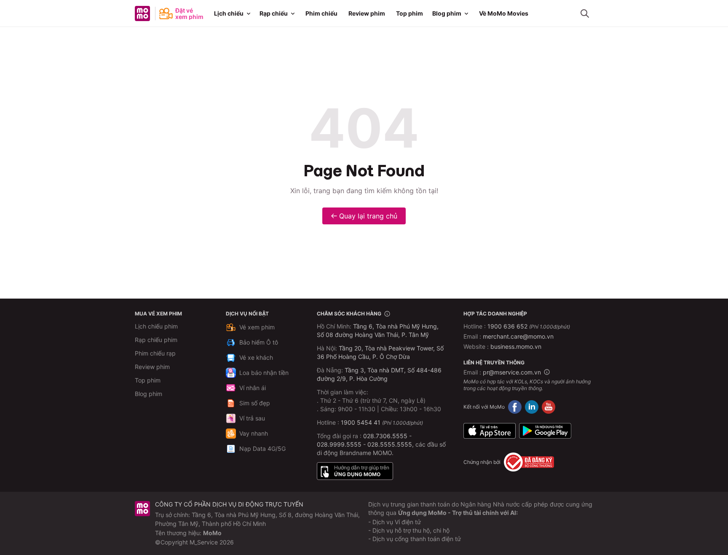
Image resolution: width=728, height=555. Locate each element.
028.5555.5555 (389, 444)
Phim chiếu (321, 13)
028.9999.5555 (339, 444)
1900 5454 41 (360, 422)
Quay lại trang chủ (368, 216)
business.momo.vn (515, 346)
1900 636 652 (528, 326)
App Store (489, 430)
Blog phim (446, 13)
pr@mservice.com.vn (512, 372)
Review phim (366, 13)
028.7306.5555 (385, 435)
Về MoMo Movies (503, 13)
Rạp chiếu (274, 13)
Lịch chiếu (229, 13)
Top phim (409, 13)
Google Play (545, 430)
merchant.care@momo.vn (518, 336)
